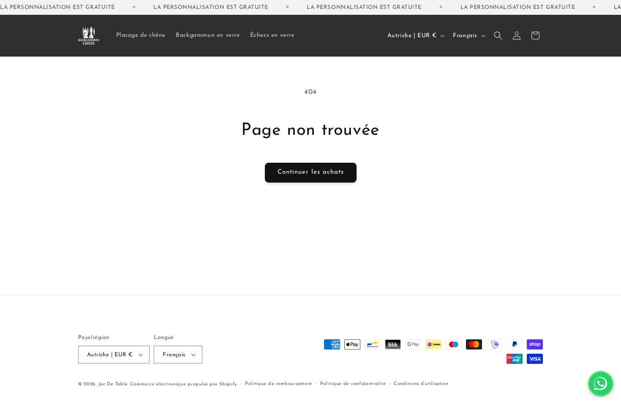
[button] (498, 35)
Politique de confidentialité (353, 384)
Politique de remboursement (278, 384)
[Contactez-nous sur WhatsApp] (601, 384)
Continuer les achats (311, 172)
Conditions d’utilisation (421, 384)
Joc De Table (113, 384)
